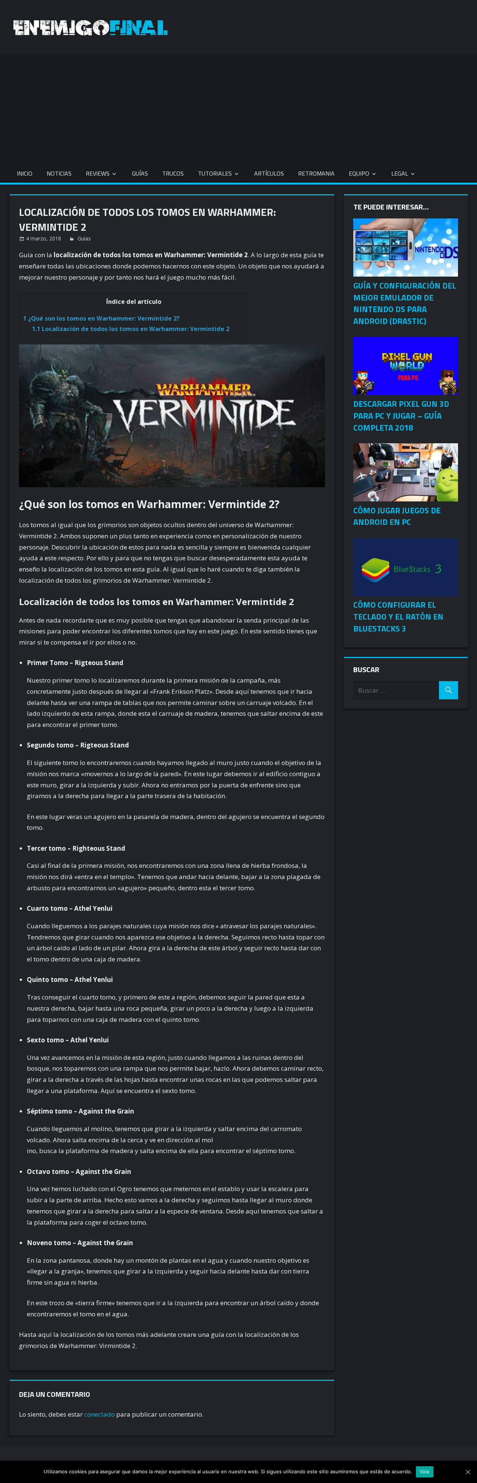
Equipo (359, 173)
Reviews (98, 173)
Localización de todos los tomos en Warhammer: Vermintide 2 (130, 329)
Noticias (59, 173)
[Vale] (467, 1472)
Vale (425, 1471)
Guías (140, 173)
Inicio (24, 173)
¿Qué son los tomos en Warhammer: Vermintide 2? (101, 318)
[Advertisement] (238, 108)
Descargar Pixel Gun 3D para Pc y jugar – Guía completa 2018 (401, 415)
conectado (99, 1414)
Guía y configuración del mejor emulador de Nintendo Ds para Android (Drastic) (404, 303)
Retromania (316, 173)
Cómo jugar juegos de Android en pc (396, 516)
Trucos (173, 173)
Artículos (269, 173)
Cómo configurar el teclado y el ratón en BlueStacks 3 (398, 616)
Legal (399, 173)
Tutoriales (215, 173)
